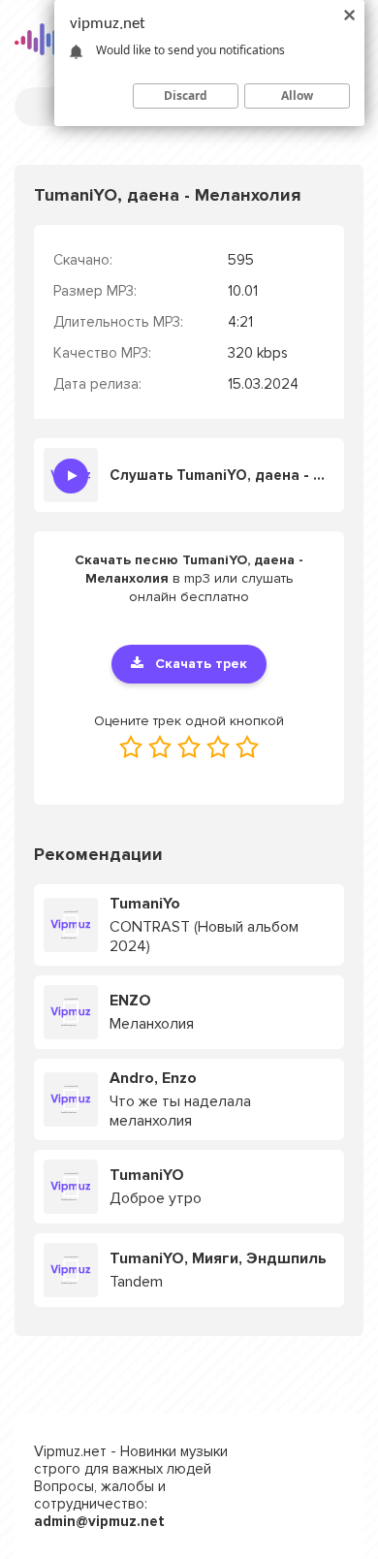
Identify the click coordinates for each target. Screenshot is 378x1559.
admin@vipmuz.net (99, 1521)
